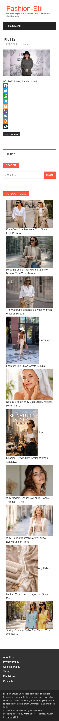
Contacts (8, 681)
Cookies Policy (11, 666)
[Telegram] (29, 101)
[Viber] (29, 111)
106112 (11, 154)
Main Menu (14, 26)
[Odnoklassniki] (29, 121)
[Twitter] (29, 90)
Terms (6, 671)
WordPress (29, 713)
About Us (8, 657)
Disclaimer (9, 676)
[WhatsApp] (29, 96)
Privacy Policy (11, 662)
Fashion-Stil (24, 8)
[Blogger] (29, 106)
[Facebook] (29, 85)
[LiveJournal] (29, 126)
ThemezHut (12, 717)
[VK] (29, 116)
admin (26, 44)
